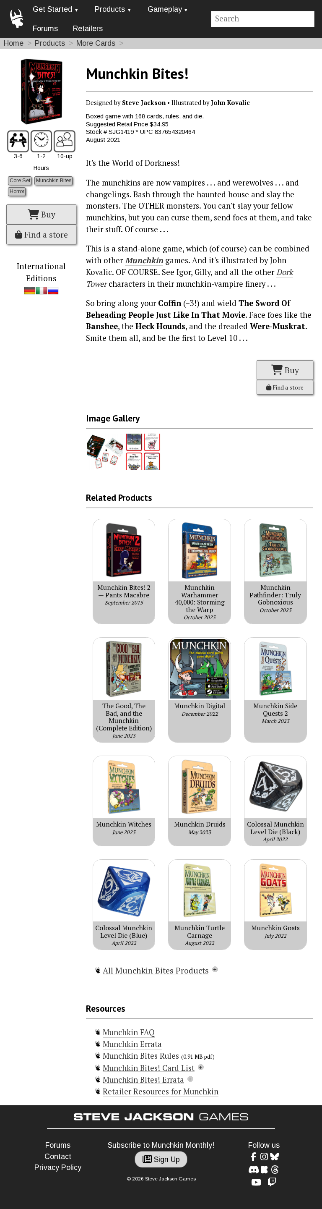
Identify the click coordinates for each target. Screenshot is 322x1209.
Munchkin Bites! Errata (143, 1080)
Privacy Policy (57, 1167)
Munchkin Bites (53, 180)
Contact (57, 1156)
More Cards (95, 43)
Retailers (88, 28)
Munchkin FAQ (129, 1032)
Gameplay (165, 9)
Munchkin (144, 260)
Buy (47, 214)
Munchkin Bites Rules (142, 1056)
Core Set (20, 180)
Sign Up (166, 1159)
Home (13, 43)
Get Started (52, 9)
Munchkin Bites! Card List (149, 1068)
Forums (45, 28)
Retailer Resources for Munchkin (160, 1091)
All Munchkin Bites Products (156, 970)
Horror (17, 191)
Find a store (45, 234)
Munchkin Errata (132, 1044)
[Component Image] (105, 467)
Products (110, 9)
